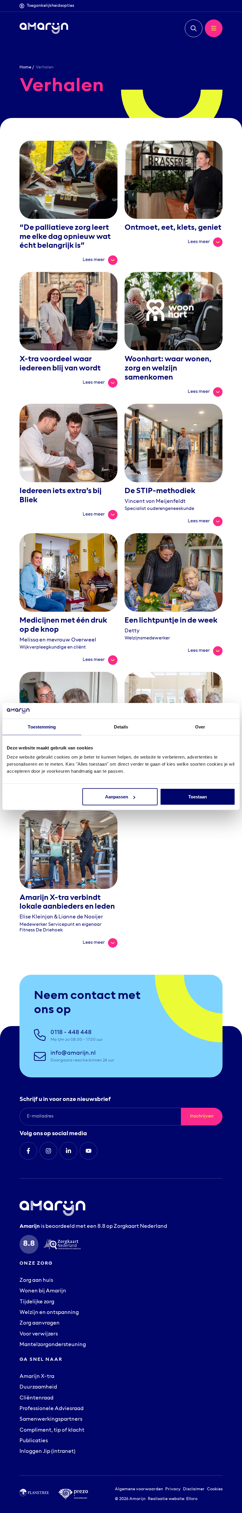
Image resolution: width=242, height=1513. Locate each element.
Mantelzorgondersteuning (52, 1345)
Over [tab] (200, 726)
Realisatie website (166, 1499)
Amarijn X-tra (36, 1376)
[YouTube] (88, 1151)
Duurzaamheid (38, 1387)
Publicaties (33, 1441)
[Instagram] (48, 1151)
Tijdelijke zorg (36, 1302)
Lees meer (100, 259)
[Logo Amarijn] (43, 28)
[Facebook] (28, 1151)
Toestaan (197, 796)
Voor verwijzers (38, 1334)
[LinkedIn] (68, 1151)
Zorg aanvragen (39, 1323)
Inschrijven (201, 1116)
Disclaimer (194, 1489)
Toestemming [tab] (42, 726)
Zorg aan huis (36, 1280)
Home (25, 67)
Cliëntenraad (36, 1398)
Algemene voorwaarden (139, 1489)
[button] (193, 28)
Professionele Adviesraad (51, 1409)
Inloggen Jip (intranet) (47, 1451)
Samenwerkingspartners (50, 1419)
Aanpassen (116, 796)
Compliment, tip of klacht (51, 1430)
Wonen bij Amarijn (42, 1291)
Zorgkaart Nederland (140, 1226)
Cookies (215, 1489)
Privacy (173, 1489)
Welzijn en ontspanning (49, 1312)
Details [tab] (121, 726)
